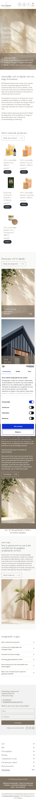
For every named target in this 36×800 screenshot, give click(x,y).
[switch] (31, 407)
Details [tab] (18, 371)
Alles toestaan (18, 426)
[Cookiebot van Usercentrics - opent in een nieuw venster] (26, 366)
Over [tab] (29, 371)
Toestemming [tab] (6, 371)
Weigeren (18, 432)
